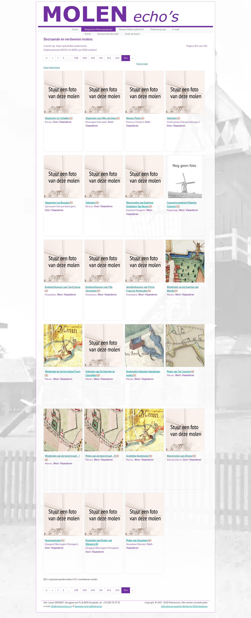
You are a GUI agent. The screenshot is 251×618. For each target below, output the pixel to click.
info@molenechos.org (61, 606)
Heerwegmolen (54, 540)
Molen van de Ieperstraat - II (102, 455)
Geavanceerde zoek (107, 33)
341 (101, 57)
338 (76, 57)
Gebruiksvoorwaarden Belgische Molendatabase (184, 606)
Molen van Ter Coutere (180, 371)
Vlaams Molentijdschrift (131, 29)
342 (109, 57)
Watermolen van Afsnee (181, 455)
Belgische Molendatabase (98, 29)
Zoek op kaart (132, 33)
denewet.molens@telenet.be (88, 606)
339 (84, 57)
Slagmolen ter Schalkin (58, 118)
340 (93, 57)
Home (75, 29)
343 (117, 57)
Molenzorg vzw (158, 29)
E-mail (175, 29)
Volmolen (92, 202)
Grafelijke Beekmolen (139, 455)
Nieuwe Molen (135, 118)
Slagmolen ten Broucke (59, 202)
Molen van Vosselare (138, 540)
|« (47, 57)
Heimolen (173, 118)
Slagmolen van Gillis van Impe (103, 118)
